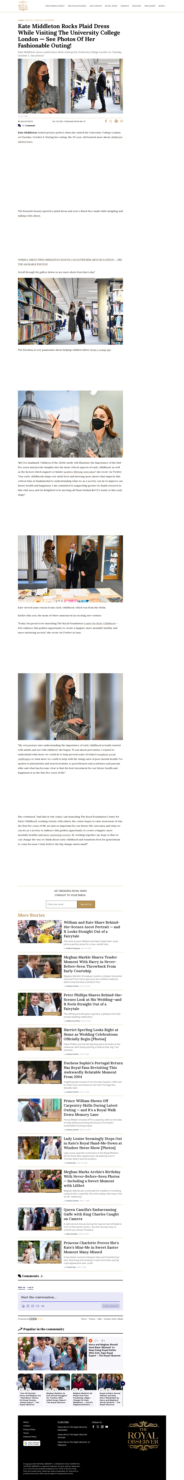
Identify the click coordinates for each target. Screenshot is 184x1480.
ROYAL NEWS (111, 6)
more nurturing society (57, 834)
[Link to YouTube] (106, 1427)
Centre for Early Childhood (99, 623)
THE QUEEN (149, 6)
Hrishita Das (71, 1163)
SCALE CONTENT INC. (72, 1464)
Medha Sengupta (73, 948)
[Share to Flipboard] (115, 122)
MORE (161, 6)
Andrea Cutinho (72, 986)
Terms (26, 1433)
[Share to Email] (120, 122)
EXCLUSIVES (96, 6)
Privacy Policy (29, 1429)
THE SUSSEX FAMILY (55, 6)
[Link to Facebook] (93, 1427)
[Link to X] (97, 1427)
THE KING (136, 6)
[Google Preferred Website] (31, 1445)
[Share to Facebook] (106, 122)
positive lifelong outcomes (79, 471)
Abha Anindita (71, 1234)
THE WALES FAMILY (77, 6)
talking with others (29, 215)
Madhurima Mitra (73, 1021)
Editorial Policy (30, 1436)
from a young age (100, 349)
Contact (26, 1425)
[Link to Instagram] (102, 1427)
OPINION (124, 6)
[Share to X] (109, 122)
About (26, 1422)
